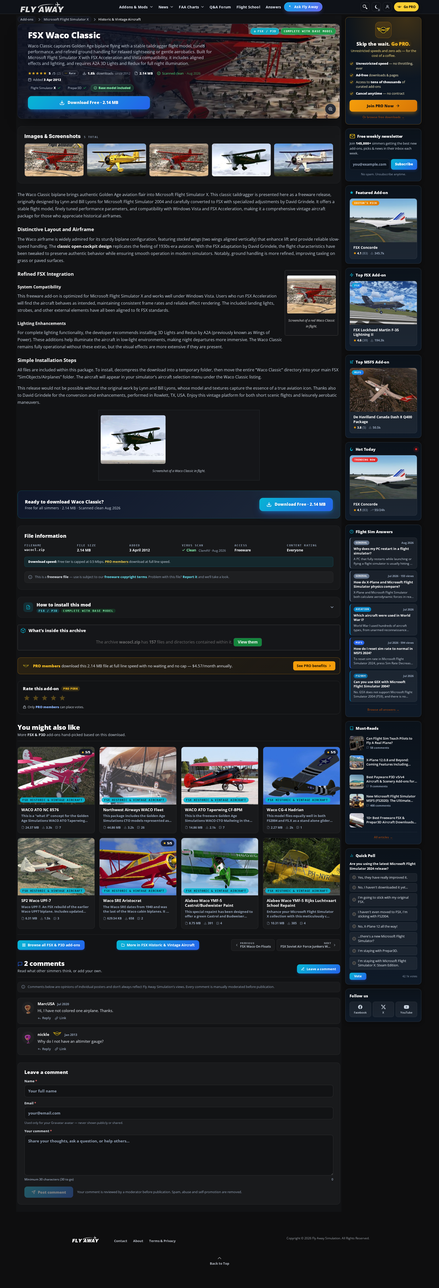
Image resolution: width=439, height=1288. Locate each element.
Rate (72, 73)
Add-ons (27, 19)
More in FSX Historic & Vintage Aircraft (161, 945)
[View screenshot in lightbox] (330, 109)
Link (62, 1018)
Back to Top (219, 1263)
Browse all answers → (383, 710)
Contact (120, 1241)
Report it (190, 577)
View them (248, 642)
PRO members (116, 562)
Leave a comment (321, 969)
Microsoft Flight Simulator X (66, 19)
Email (30, 1103)
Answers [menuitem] (273, 7)
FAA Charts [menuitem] (189, 7)
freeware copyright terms (125, 577)
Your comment (38, 1131)
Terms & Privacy (162, 1241)
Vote (358, 976)
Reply (46, 1018)
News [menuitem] (163, 7)
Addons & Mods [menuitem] (133, 7)
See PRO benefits (312, 665)
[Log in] (387, 6)
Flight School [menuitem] (248, 7)
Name (30, 1081)
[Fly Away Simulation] (42, 7)
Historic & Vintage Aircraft (119, 19)
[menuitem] (303, 6)
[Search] (365, 6)
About (138, 1241)
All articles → (383, 837)
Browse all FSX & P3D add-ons (54, 945)
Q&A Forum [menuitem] (220, 7)
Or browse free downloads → (383, 117)
